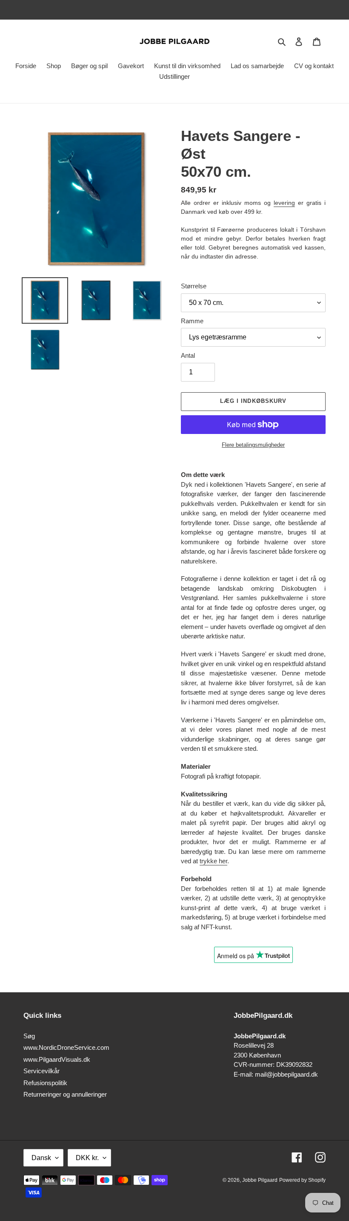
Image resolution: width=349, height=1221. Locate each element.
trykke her (213, 861)
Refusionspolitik (45, 1082)
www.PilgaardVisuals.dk (56, 1059)
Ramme (192, 321)
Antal (188, 355)
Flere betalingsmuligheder (253, 445)
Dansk (41, 1157)
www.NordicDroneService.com (66, 1047)
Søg (29, 1036)
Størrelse (193, 286)
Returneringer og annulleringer (65, 1094)
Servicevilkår (41, 1070)
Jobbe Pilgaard (259, 1180)
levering (284, 202)
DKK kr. (87, 1157)
